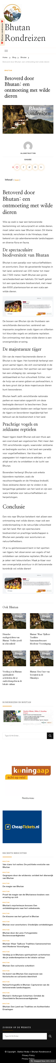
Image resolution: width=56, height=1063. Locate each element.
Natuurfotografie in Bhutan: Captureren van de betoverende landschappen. (26, 986)
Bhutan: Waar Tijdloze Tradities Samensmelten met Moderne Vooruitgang (27, 945)
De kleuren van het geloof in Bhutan (21, 916)
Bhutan (8, 70)
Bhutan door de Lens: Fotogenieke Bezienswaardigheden (20, 934)
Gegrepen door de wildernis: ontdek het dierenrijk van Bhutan (28, 877)
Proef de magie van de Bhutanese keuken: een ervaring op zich (26, 896)
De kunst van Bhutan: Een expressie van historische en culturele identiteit (22, 975)
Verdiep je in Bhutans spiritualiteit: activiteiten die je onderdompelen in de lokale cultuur (12, 678)
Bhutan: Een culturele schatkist (18, 965)
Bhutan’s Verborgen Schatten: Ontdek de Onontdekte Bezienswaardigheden (23, 997)
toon (17, 180)
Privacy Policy (28, 1055)
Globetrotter (28, 153)
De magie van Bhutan (13, 886)
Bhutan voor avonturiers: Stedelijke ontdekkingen (28, 924)
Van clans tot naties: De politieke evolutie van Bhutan (26, 866)
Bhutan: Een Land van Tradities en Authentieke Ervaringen (26, 1008)
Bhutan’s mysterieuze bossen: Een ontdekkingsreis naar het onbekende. (21, 907)
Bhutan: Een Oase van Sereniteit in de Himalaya (40, 675)
